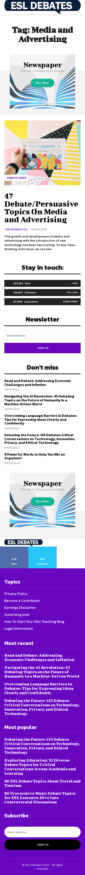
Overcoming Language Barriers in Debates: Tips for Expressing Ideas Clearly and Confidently (40, 419)
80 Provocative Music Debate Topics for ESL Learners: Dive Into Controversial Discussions (39, 797)
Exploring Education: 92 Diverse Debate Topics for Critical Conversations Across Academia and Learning (40, 767)
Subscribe (70, 301)
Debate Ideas (16, 178)
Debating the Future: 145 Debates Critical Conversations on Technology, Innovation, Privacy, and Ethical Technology (39, 438)
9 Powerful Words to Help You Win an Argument (34, 456)
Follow (72, 292)
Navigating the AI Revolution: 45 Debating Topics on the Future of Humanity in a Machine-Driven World (39, 400)
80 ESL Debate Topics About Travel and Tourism (42, 783)
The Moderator (15, 229)
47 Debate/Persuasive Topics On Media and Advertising (41, 207)
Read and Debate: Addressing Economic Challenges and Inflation (37, 382)
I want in (42, 348)
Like (75, 283)
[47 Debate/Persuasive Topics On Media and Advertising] (42, 152)
